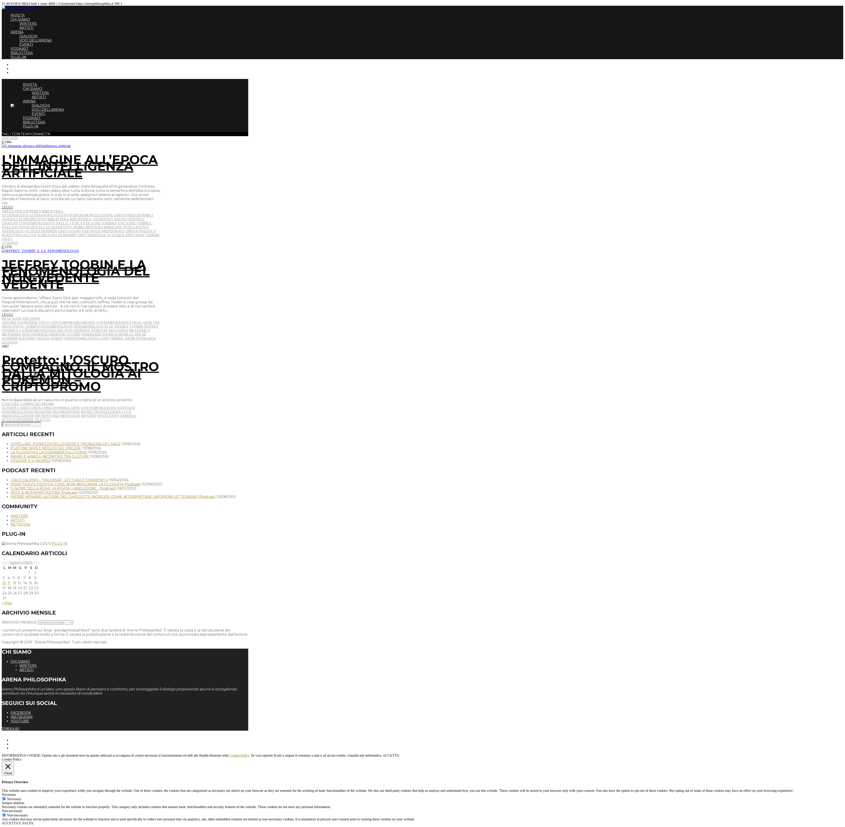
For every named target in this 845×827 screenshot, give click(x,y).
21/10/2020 (10, 243)
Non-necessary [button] (12, 811)
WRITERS (28, 24)
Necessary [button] (9, 794)
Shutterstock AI (94, 235)
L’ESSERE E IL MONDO (31, 461)
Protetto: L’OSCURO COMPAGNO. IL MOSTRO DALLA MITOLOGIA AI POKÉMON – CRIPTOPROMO (80, 373)
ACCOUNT (19, 72)
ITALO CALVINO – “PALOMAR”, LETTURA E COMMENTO (59, 480)
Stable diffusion (127, 235)
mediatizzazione (18, 416)
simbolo (128, 416)
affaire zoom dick (20, 322)
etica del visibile (100, 223)
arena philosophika (133, 215)
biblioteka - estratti (90, 219)
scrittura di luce (19, 235)
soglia (43, 338)
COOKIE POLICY (24, 748)
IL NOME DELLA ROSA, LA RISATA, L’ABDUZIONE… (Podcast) (63, 488)
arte (75, 408)
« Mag (7, 603)
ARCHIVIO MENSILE (19, 622)
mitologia (70, 416)
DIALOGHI (28, 36)
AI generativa (15, 215)
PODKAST (20, 49)
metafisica (139, 330)
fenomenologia (57, 326)
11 (9, 583)
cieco (44, 322)
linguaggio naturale (79, 231)
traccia (42, 420)
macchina (118, 330)
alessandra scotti (47, 215)
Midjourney (113, 231)
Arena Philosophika (21, 211)
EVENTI (26, 44)
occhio (73, 334)
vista (7, 239)
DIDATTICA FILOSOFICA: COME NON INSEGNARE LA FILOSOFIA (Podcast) (76, 484)
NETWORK (20, 524)
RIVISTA (18, 15)
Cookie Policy (239, 755)
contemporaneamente (72, 322)
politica (148, 231)
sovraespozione (18, 420)
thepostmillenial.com (86, 338)
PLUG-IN (18, 57)
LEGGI (7, 207)
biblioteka (58, 219)
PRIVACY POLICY (25, 744)
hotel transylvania (101, 412)
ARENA (17, 32)
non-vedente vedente (43, 334)
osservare (91, 334)
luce (126, 412)
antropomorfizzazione (90, 215)
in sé (109, 326)
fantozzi (126, 408)
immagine (113, 227)
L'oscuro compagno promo (28, 404)
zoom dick (146, 338)
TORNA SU (11, 728)
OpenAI (132, 231)
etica (77, 223)
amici (25, 408)
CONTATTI (19, 64)
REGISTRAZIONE (25, 68)
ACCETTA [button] (391, 755)
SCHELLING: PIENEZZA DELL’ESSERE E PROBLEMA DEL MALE (66, 444)
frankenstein (66, 412)
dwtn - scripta (27, 326)
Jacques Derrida (40, 231)
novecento (108, 416)
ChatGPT (10, 223)
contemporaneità (37, 223)
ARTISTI (26, 28)
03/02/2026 (10, 138)
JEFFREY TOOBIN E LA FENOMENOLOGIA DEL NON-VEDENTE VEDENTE (76, 274)
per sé (140, 334)
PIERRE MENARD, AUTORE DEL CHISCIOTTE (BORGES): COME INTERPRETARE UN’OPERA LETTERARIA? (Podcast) (113, 497)
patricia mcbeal (118, 334)
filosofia (43, 412)
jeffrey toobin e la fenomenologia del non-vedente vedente (80, 328)
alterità (10, 408)
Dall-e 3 (63, 223)
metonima (11, 334)
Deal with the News (21, 318)
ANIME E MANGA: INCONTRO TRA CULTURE (50, 456)
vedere (152, 235)
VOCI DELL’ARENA (35, 40)
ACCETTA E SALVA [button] (17, 823)
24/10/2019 (10, 342)
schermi (10, 338)
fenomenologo (88, 326)
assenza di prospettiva (24, 219)
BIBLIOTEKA (22, 53)
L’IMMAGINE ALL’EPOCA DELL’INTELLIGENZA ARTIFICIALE (80, 166)
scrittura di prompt (57, 235)
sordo (57, 338)
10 (4, 583)
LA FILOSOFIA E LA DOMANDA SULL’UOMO (49, 452)
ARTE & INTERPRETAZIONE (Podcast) (44, 492)
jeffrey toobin (128, 326)
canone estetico (127, 219)
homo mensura (88, 227)
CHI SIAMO (20, 19)
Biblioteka (52, 211)
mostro (88, 416)
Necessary (14, 799)
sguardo (27, 338)
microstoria (47, 416)
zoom (129, 338)
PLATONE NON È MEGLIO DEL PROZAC (46, 448)
